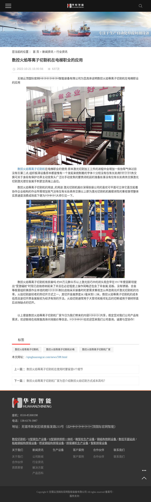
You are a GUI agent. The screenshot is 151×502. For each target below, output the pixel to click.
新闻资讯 (47, 51)
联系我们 (119, 456)
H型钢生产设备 (37, 439)
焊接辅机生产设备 (77, 443)
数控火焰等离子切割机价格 (60, 349)
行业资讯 (61, 51)
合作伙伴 (17, 462)
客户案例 (78, 456)
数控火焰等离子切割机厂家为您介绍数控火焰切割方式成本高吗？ (66, 380)
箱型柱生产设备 (85, 439)
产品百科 (37, 473)
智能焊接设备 (99, 443)
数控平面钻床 (127, 439)
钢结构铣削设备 (107, 439)
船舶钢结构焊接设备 (24, 443)
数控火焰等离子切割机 (27, 349)
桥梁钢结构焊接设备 (51, 443)
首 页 (36, 51)
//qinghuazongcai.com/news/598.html (46, 357)
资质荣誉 (17, 467)
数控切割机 (19, 439)
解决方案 (37, 467)
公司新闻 (37, 456)
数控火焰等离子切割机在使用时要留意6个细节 (55, 369)
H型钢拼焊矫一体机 (61, 439)
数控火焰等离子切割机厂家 (96, 349)
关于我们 (17, 456)
